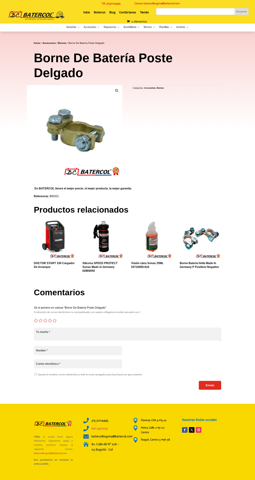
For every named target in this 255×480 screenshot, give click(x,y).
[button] (117, 91)
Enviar (210, 385)
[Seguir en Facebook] (185, 430)
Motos (148, 27)
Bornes (62, 43)
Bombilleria (130, 27)
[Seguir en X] (191, 430)
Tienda (144, 12)
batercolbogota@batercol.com (50, 453)
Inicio (86, 12)
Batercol (99, 12)
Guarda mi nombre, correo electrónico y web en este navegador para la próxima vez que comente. (90, 374)
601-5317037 (99, 428)
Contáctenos (127, 12)
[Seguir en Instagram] (198, 430)
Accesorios (90, 27)
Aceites (180, 27)
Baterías (71, 27)
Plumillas (164, 27)
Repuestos (110, 27)
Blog (112, 12)
